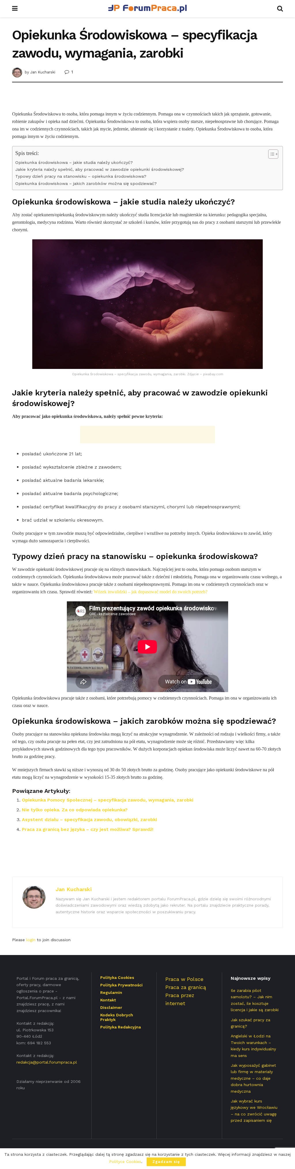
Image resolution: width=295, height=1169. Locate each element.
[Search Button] (280, 8)
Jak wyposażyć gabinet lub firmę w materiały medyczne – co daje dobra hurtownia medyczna (253, 1078)
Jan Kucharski (42, 72)
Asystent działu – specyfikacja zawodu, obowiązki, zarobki (89, 819)
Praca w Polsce (184, 979)
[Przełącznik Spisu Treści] (270, 154)
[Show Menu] (15, 8)
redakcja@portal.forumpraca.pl (46, 1062)
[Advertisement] (147, 99)
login (30, 939)
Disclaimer (111, 1007)
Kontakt (108, 1000)
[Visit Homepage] (147, 8)
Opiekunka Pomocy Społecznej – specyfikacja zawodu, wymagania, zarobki (107, 800)
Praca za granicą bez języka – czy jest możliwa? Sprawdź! (87, 829)
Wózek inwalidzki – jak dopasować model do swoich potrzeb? (150, 591)
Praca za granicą (185, 987)
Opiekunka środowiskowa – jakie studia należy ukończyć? (74, 162)
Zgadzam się (166, 1161)
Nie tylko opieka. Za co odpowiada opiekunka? (75, 809)
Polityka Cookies (117, 977)
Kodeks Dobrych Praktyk (116, 1017)
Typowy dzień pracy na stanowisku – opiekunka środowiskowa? (80, 176)
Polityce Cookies (125, 1161)
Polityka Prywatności (121, 985)
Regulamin (111, 992)
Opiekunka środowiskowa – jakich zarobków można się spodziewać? (86, 183)
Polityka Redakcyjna (120, 1027)
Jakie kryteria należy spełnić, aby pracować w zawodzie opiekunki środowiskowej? (99, 169)
